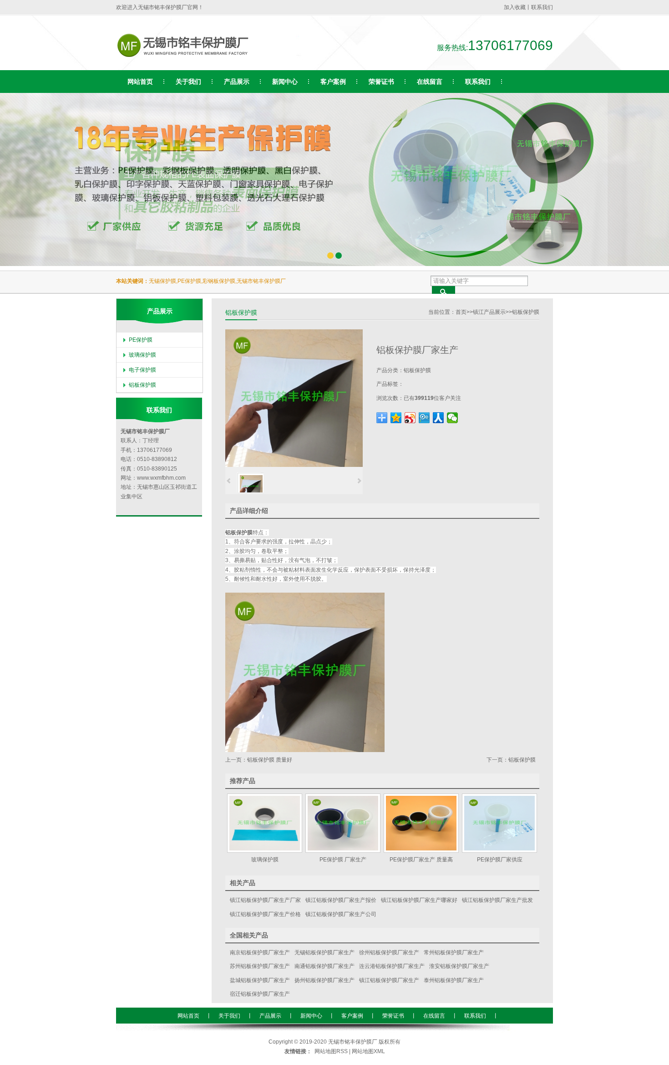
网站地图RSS (331, 1051)
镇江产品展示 (489, 312)
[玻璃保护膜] (264, 823)
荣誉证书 (393, 1016)
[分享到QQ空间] (396, 417)
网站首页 (188, 1016)
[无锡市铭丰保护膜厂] (194, 59)
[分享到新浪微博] (410, 417)
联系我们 (542, 7)
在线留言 (434, 1016)
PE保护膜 (140, 340)
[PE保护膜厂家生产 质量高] (421, 823)
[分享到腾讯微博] (424, 417)
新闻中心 (311, 1016)
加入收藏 (515, 7)
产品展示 (270, 1016)
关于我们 (229, 1016)
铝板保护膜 (525, 312)
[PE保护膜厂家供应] (499, 823)
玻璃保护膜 (142, 355)
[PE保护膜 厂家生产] (343, 823)
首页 (461, 312)
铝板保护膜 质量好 (269, 760)
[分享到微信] (452, 417)
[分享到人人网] (438, 417)
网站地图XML (368, 1051)
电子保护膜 (142, 370)
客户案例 (352, 1016)
